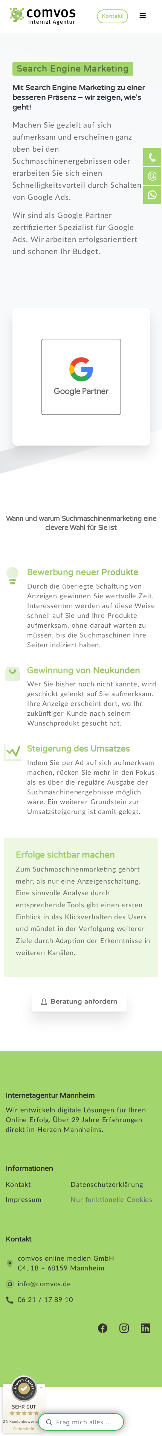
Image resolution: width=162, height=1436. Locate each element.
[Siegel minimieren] (41, 1387)
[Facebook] (102, 1328)
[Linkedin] (145, 1328)
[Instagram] (124, 1328)
